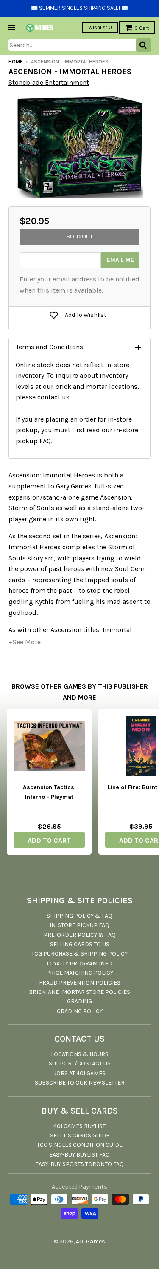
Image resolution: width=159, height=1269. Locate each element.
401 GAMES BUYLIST (79, 1126)
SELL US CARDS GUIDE (79, 1135)
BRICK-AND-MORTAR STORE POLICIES (79, 992)
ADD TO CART (49, 840)
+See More (24, 642)
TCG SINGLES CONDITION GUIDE (80, 1144)
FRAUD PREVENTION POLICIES (79, 982)
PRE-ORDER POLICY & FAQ (80, 935)
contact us (53, 397)
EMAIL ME (120, 260)
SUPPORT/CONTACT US (80, 1063)
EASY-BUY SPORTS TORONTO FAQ (79, 1164)
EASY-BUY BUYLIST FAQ (79, 1154)
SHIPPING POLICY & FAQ (79, 915)
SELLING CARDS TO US (79, 944)
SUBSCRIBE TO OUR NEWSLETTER (80, 1082)
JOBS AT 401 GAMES (80, 1073)
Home (15, 62)
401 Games (90, 1241)
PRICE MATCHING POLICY (79, 972)
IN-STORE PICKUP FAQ (79, 925)
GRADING (79, 1001)
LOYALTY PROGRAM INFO (79, 963)
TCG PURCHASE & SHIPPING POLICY (79, 953)
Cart (141, 28)
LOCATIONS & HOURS (80, 1054)
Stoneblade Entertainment (48, 82)
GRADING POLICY (80, 1011)
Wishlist (100, 27)
